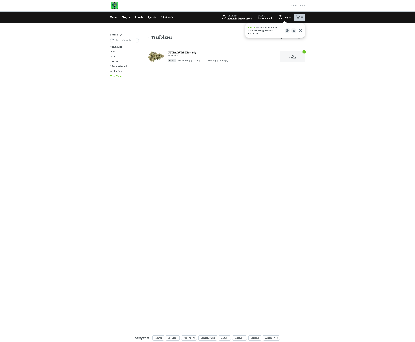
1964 (112, 56)
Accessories (271, 337)
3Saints (114, 61)
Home (113, 17)
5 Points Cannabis (119, 66)
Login (287, 17)
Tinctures (239, 337)
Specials (152, 17)
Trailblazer (116, 46)
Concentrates (208, 337)
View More (116, 76)
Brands (139, 17)
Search (169, 17)
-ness (113, 51)
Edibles (225, 337)
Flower (158, 337)
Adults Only (116, 71)
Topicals (254, 337)
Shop (124, 17)
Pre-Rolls (173, 337)
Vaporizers (189, 337)
